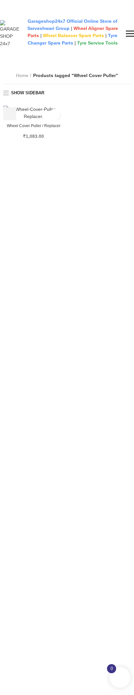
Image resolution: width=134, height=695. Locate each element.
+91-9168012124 (22, 2)
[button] (9, 113)
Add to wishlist (54, 114)
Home (22, 75)
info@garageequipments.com (37, 11)
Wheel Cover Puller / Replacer (33, 126)
